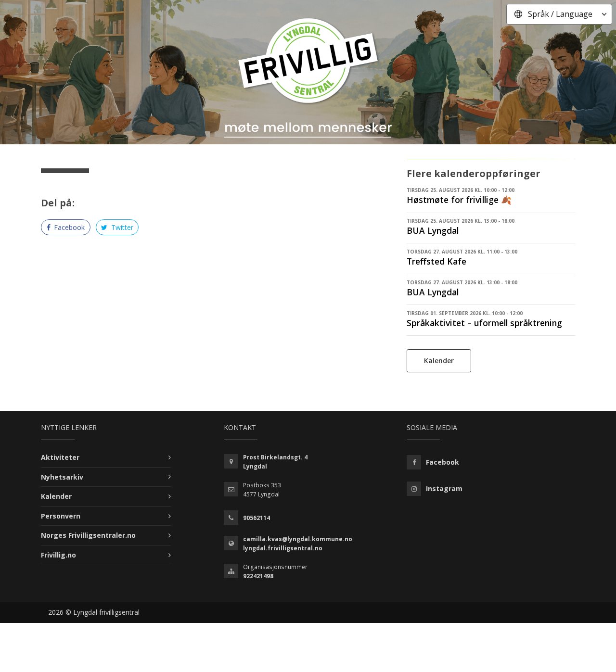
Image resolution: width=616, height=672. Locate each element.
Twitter (121, 227)
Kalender (439, 360)
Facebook (68, 227)
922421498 (258, 576)
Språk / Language (560, 14)
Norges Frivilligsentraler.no (88, 535)
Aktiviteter (60, 457)
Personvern (60, 515)
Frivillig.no (58, 554)
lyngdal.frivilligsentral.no (282, 548)
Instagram (444, 488)
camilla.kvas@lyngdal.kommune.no (297, 539)
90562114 (256, 518)
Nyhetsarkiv (62, 477)
